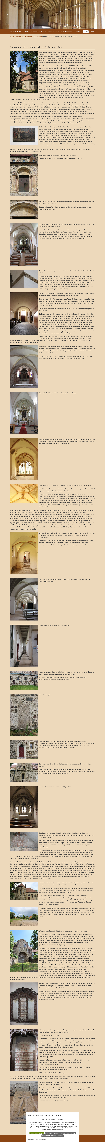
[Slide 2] (50, 27)
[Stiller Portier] (24, 1003)
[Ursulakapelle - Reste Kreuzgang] (24, 553)
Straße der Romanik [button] (31, 32)
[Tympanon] (24, 209)
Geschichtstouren (16, 32)
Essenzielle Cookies (49, 1119)
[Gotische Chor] (24, 413)
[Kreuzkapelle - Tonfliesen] (24, 841)
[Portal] (24, 175)
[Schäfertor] (24, 951)
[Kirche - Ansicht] (24, 72)
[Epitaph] (24, 715)
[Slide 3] (52, 27)
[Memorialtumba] (24, 1102)
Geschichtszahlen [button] (66, 32)
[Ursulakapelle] (24, 459)
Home (12, 36)
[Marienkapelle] (24, 366)
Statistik (60, 1119)
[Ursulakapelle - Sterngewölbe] (24, 493)
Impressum (31, 1139)
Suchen (92, 32)
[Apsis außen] (24, 891)
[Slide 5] (58, 27)
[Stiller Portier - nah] (24, 1050)
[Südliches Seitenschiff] (24, 599)
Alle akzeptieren (37, 1133)
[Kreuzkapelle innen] (24, 807)
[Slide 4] (55, 27)
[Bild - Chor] (24, 135)
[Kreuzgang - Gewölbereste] (24, 680)
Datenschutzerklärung (42, 1139)
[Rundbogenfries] (24, 772)
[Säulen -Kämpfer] (24, 279)
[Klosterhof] (24, 916)
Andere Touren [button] (52, 32)
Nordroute (38, 36)
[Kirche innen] (24, 244)
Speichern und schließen (52, 1136)
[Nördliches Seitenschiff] (24, 646)
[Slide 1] (47, 27)
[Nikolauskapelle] (24, 313)
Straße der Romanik (24, 36)
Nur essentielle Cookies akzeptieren (60, 1133)
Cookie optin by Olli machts (72, 1141)
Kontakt (77, 32)
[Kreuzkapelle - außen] (24, 749)
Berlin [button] (43, 32)
